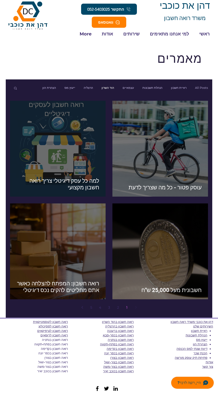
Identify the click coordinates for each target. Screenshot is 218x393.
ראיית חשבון (178, 88)
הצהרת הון (49, 88)
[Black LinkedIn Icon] (115, 388)
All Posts (201, 88)
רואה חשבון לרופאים (54, 335)
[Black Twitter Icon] (106, 388)
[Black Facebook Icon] (97, 388)
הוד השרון (108, 88)
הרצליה (88, 88)
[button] (15, 88)
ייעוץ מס (70, 88)
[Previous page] (136, 307)
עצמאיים (128, 88)
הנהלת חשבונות (152, 88)
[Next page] (82, 307)
